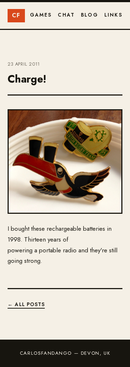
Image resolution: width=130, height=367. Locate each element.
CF (16, 15)
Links (113, 14)
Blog (89, 14)
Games (41, 14)
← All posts (26, 304)
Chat (66, 14)
